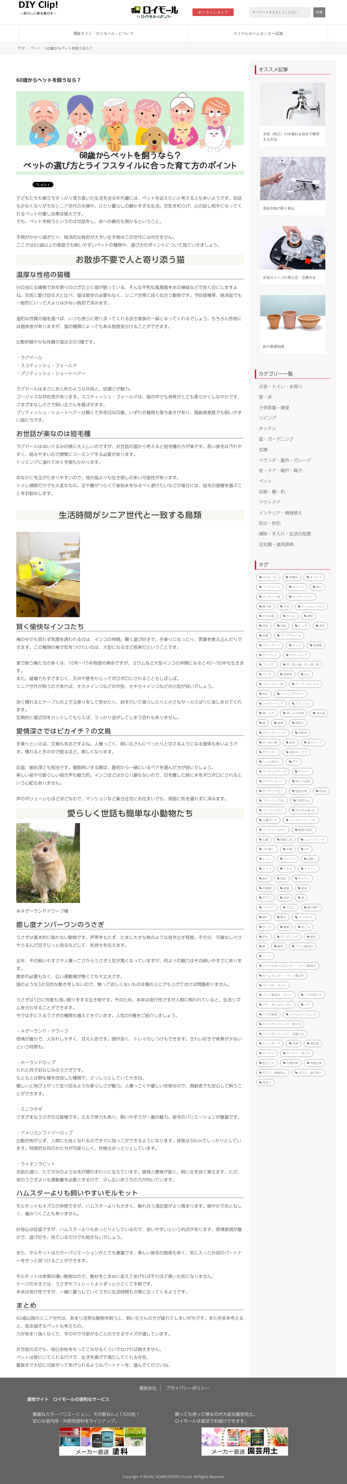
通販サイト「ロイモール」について (103, 33)
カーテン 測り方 (298, 1053)
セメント (298, 586)
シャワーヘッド (272, 703)
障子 (283, 917)
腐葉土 (299, 722)
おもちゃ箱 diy (305, 810)
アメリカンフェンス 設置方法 (283, 1033)
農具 (280, 946)
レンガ (302, 625)
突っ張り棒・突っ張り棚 (302, 664)
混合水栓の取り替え (279, 208)
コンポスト (305, 917)
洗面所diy (303, 800)
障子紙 (266, 606)
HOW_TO (269, 577)
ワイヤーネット (272, 781)
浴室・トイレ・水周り (280, 386)
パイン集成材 (304, 946)
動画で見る (305, 829)
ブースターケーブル (302, 820)
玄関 (263, 450)
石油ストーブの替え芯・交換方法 (289, 277)
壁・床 (265, 397)
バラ (307, 1004)
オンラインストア (213, 12)
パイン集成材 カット (277, 994)
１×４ (287, 868)
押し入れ (268, 713)
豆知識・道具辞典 (276, 544)
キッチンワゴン (272, 790)
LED (307, 674)
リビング (267, 418)
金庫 (280, 722)
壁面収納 (301, 790)
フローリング (298, 655)
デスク (266, 897)
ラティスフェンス (274, 732)
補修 (310, 615)
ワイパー (304, 771)
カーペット (269, 655)
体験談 (293, 577)
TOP (21, 48)
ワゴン (290, 907)
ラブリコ (268, 907)
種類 (286, 926)
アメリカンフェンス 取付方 (281, 1024)
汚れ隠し (268, 849)
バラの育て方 (313, 994)
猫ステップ (314, 742)
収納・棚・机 (272, 492)
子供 (286, 606)
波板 (283, 625)
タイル (290, 615)
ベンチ (266, 674)
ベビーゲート (271, 645)
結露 (286, 888)
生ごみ (305, 926)
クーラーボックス (307, 684)
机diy (322, 790)
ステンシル (302, 703)
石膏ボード (269, 820)
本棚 (289, 849)
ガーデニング (289, 936)
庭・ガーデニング (276, 439)
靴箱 (304, 888)
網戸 (265, 917)
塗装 (265, 625)
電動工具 (286, 839)
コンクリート (271, 586)
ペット (35, 48)
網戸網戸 (313, 907)
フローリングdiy (273, 800)
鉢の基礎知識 (273, 346)
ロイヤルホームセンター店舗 (258, 33)
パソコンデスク (272, 810)
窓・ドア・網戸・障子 (280, 470)
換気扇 (314, 1043)
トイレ (266, 858)
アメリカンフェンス (302, 1014)
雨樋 (265, 635)
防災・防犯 (270, 523)
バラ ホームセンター (277, 1004)
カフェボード (271, 1043)
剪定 (283, 878)
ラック (296, 645)
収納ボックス (298, 752)
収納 (286, 897)
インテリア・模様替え (280, 513)
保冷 (265, 693)
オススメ (316, 577)
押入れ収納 (302, 781)
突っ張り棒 (269, 742)
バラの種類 (269, 1014)
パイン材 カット (274, 985)
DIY (306, 849)
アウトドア (270, 502)
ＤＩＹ (266, 956)
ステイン (310, 868)
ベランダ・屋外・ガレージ (285, 460)
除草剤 (287, 674)
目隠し (311, 858)
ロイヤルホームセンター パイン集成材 (289, 965)
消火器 (320, 713)
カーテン (268, 1053)
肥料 (265, 936)
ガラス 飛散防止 (274, 1072)
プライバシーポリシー (187, 1388)
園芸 (313, 936)
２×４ (266, 868)
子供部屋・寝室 (274, 407)
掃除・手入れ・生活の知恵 (285, 534)
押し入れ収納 (295, 713)
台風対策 (292, 1062)
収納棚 (266, 888)
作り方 (266, 926)
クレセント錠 (271, 596)
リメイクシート (314, 839)
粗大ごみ (268, 1062)
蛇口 (319, 586)
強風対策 (316, 1062)
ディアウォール (290, 635)
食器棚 (317, 645)
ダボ (295, 761)
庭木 (265, 878)
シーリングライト (292, 693)
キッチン (267, 428)
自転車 (302, 732)
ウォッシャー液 (272, 684)
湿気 (322, 625)
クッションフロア (313, 606)
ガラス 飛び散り (310, 1072)
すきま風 (268, 615)
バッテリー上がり (274, 829)
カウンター (269, 752)
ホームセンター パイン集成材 (283, 975)
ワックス (268, 664)
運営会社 (147, 1388)
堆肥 (292, 742)
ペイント (289, 858)
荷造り (266, 1082)
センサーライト (302, 596)
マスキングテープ (274, 771)
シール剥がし (271, 761)
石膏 (265, 839)
